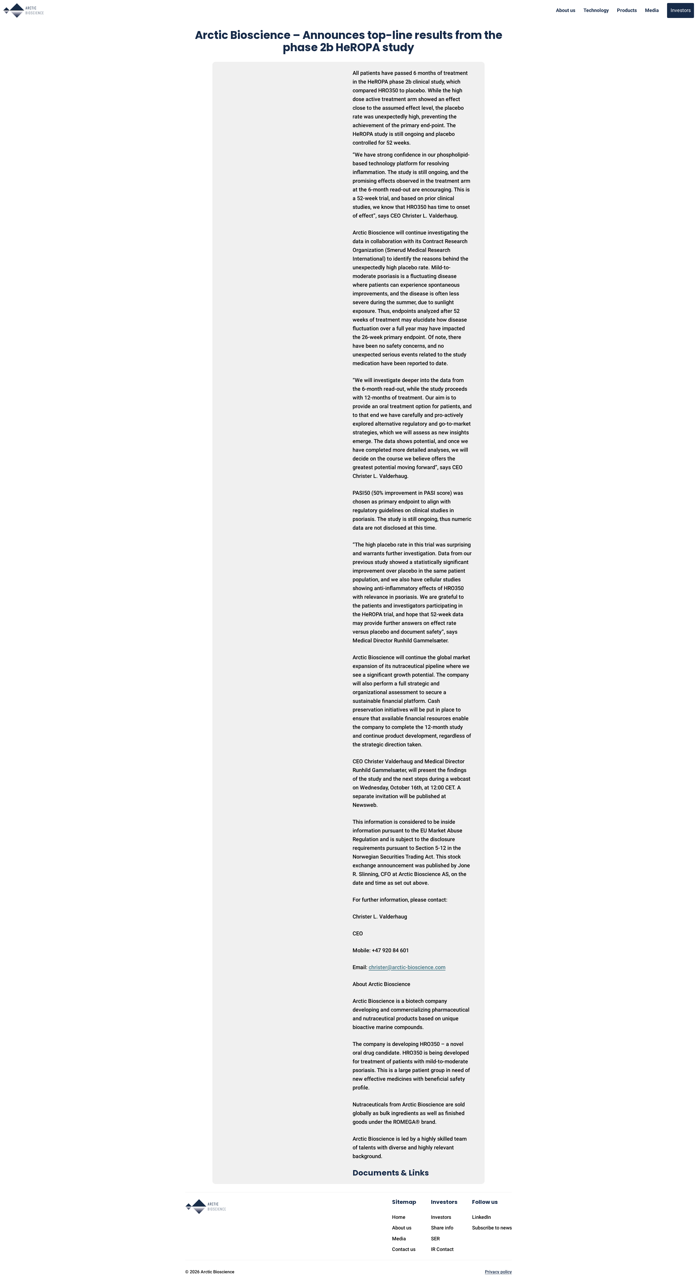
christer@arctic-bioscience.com (407, 967)
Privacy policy (498, 1271)
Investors (681, 10)
